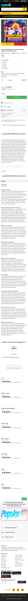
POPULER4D (19, 150)
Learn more (3, 76)
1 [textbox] (3, 97)
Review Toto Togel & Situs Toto (14, 368)
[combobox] (17, 1)
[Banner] (6, 5)
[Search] (24, 9)
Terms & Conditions (17, 598)
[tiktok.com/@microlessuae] (22, 589)
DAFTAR (20, 44)
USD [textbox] (17, 1)
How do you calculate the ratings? (11, 357)
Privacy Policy (10, 598)
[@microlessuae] (13, 589)
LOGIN (7, 44)
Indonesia (6, 1)
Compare (10, 80)
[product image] (15, 30)
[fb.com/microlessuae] (18, 589)
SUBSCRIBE (22, 582)
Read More (3, 171)
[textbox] (24, 1)
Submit (24, 499)
